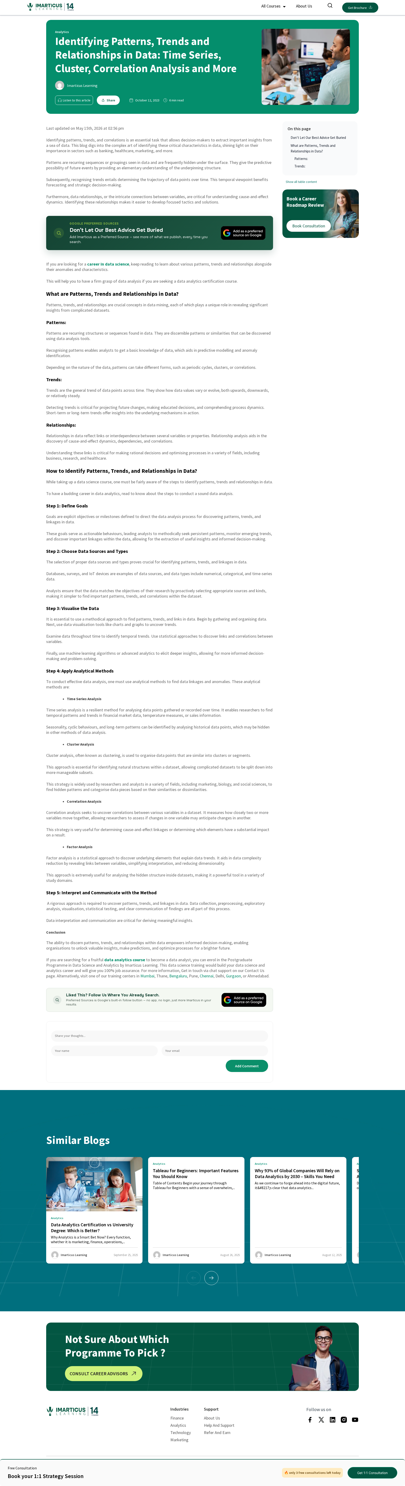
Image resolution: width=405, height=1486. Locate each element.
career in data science (108, 264)
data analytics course (124, 959)
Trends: (299, 166)
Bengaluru (178, 976)
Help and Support (219, 1425)
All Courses (271, 6)
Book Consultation (308, 226)
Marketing (179, 1439)
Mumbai (147, 976)
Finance (177, 1418)
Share (111, 100)
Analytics (178, 1425)
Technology (180, 1432)
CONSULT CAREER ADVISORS (99, 1373)
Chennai (207, 976)
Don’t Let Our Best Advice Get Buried (318, 137)
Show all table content (301, 182)
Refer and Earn (217, 1432)
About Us (304, 6)
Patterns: (301, 158)
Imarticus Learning (82, 85)
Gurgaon (233, 976)
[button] (211, 1278)
